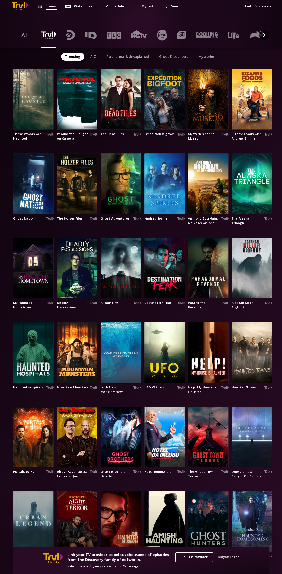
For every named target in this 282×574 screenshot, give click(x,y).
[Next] (264, 35)
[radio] (25, 35)
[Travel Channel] (22, 6)
